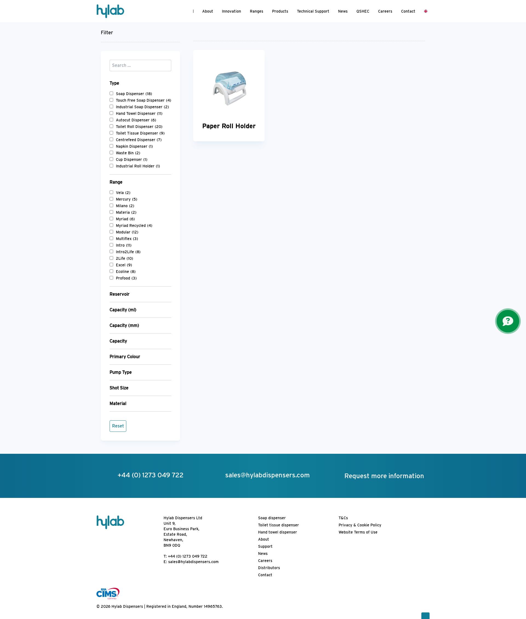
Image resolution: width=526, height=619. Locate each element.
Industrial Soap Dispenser (142, 107)
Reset (118, 426)
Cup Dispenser (131, 159)
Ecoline (126, 271)
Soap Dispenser (134, 94)
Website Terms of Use (358, 532)
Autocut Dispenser (136, 120)
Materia (126, 212)
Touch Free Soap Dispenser (143, 100)
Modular (127, 232)
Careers (385, 11)
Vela (123, 192)
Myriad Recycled (134, 225)
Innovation (231, 11)
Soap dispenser (272, 518)
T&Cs (343, 518)
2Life (124, 258)
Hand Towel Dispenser (139, 113)
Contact (408, 11)
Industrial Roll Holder (138, 166)
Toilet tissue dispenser (278, 525)
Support (265, 546)
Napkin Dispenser (134, 146)
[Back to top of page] (425, 615)
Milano (125, 206)
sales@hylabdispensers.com (193, 562)
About (207, 11)
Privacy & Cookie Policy (360, 525)
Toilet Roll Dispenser (139, 126)
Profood (126, 278)
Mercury (126, 199)
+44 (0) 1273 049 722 (187, 556)
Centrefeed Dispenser (139, 140)
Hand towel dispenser (277, 532)
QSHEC (362, 11)
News (343, 11)
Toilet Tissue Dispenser (140, 133)
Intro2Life (128, 252)
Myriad (125, 219)
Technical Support (313, 11)
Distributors (269, 568)
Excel (124, 265)
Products (280, 11)
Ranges (256, 11)
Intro (124, 245)
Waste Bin (128, 153)
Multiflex (127, 238)
